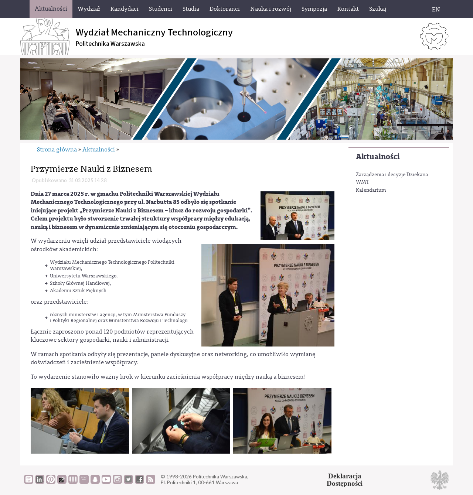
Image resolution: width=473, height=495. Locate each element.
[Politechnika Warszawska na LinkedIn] (39, 482)
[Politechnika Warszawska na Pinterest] (50, 482)
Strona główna (57, 149)
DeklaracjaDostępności (345, 480)
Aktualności (378, 156)
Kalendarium (371, 190)
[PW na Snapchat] (95, 482)
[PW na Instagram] (117, 482)
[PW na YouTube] (106, 482)
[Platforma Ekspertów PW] (62, 482)
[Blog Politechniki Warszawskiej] (84, 482)
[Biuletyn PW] (73, 482)
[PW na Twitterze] (128, 482)
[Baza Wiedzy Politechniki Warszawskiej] (28, 482)
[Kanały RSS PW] (150, 482)
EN (436, 9)
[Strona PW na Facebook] (139, 482)
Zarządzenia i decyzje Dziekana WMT (392, 178)
